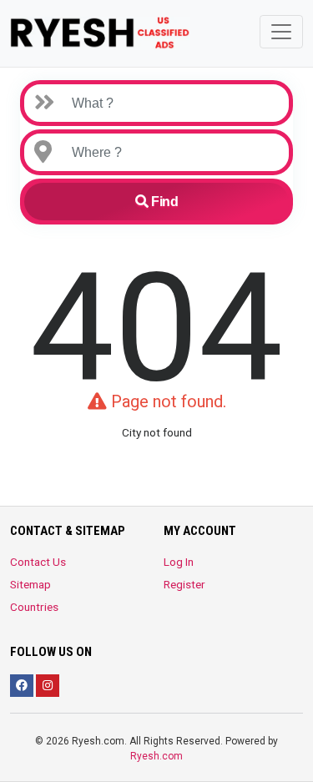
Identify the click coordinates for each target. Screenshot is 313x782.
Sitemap (30, 584)
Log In (179, 561)
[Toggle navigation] (281, 31)
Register (184, 584)
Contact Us (38, 561)
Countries (34, 606)
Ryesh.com (156, 756)
